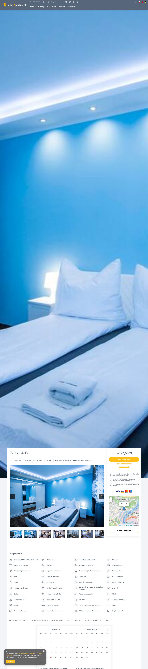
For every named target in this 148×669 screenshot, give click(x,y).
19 (102, 647)
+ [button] (111, 498)
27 (56, 657)
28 (61, 657)
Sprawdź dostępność (124, 464)
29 (66, 657)
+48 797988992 (36, 2)
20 (107, 647)
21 (77, 652)
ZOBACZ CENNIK (124, 467)
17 (92, 647)
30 (71, 657)
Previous (12, 496)
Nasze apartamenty (37, 7)
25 (97, 652)
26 (51, 657)
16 (87, 647)
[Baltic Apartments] (78, 2)
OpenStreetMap (128, 525)
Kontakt (62, 7)
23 (87, 652)
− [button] (111, 501)
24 (92, 652)
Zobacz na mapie (124, 530)
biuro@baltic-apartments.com (53, 2)
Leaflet (121, 525)
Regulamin (72, 7)
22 (82, 652)
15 (82, 647)
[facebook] (67, 2)
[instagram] (70, 2)
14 (77, 647)
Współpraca (51, 7)
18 (97, 647)
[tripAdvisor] (74, 2)
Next (101, 496)
